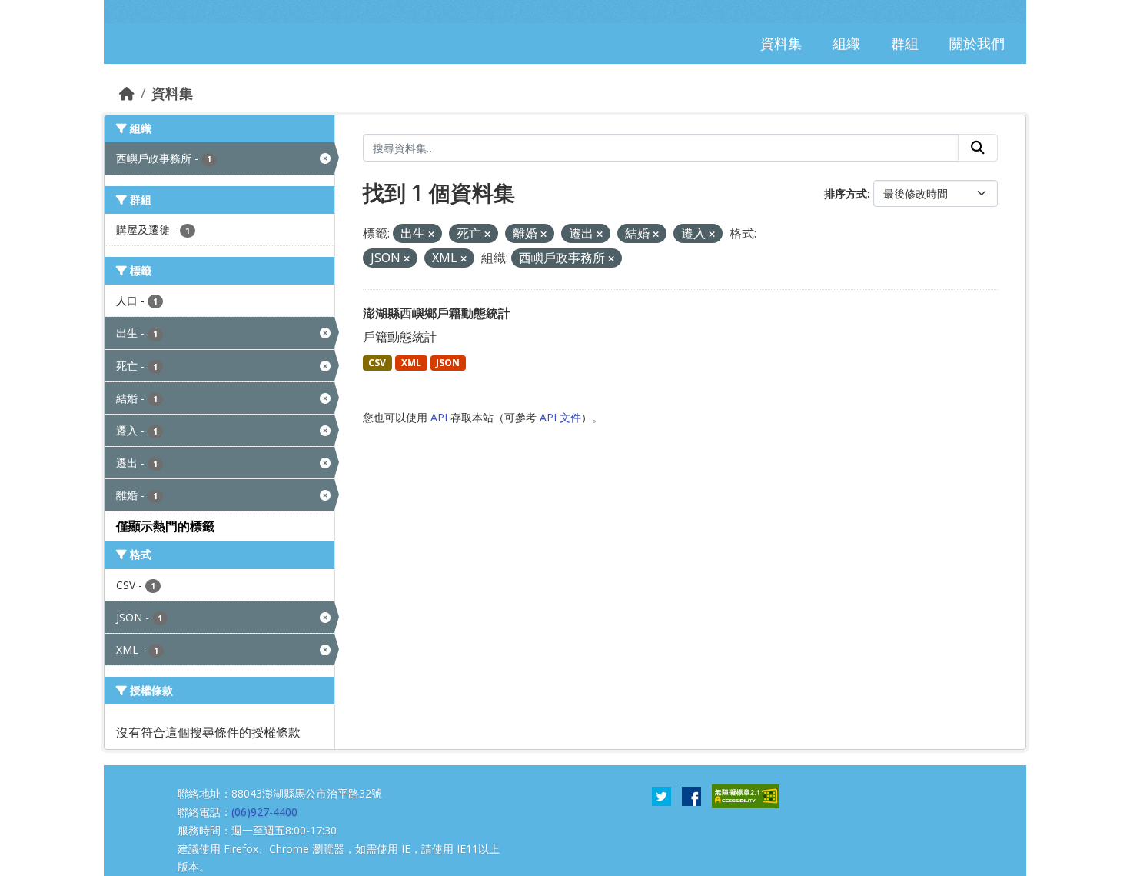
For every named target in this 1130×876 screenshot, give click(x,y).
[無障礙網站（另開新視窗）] (745, 795)
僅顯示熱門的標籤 (165, 526)
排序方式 (845, 193)
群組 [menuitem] (905, 43)
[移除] (431, 234)
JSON (448, 362)
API (438, 417)
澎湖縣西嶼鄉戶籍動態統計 (436, 313)
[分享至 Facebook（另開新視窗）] (691, 795)
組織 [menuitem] (846, 43)
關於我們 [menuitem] (977, 43)
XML (411, 362)
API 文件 (560, 417)
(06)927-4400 (264, 811)
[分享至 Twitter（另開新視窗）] (661, 795)
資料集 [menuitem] (781, 43)
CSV (377, 362)
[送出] (978, 148)
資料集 (172, 93)
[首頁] (127, 93)
